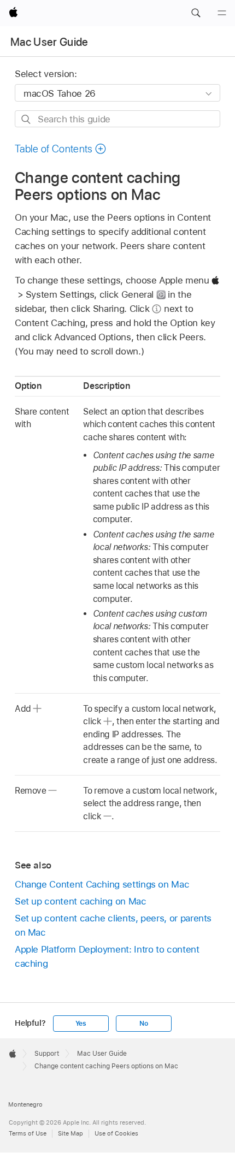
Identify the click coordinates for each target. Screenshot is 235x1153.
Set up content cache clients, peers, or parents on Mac (113, 925)
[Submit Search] (26, 119)
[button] (196, 13)
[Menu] (222, 13)
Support (46, 1053)
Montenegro (25, 1104)
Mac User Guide (49, 42)
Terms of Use (27, 1133)
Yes (80, 1023)
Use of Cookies (116, 1133)
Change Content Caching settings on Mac (102, 884)
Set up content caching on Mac (80, 901)
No (143, 1023)
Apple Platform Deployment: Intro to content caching (107, 956)
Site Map (70, 1133)
